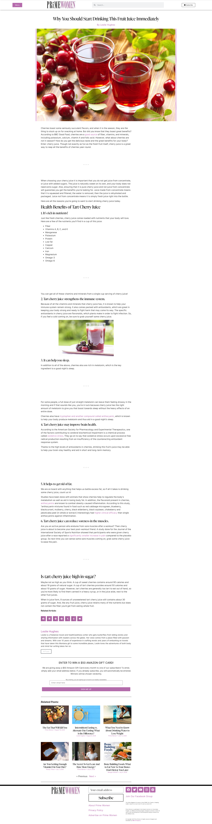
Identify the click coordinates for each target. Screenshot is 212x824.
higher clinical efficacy (106, 513)
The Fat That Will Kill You (55, 727)
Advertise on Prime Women (103, 815)
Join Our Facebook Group (139, 796)
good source (91, 134)
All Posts (46, 651)
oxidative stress (55, 436)
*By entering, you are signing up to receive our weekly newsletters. (86, 679)
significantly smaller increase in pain (87, 535)
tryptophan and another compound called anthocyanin (87, 416)
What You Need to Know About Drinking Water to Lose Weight (117, 730)
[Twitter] (134, 789)
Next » (92, 776)
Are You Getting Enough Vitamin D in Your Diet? (55, 765)
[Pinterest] (152, 789)
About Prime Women (99, 805)
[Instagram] (146, 789)
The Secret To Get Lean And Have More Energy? (86, 765)
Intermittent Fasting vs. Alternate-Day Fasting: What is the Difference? (86, 730)
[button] (43, 618)
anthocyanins (47, 503)
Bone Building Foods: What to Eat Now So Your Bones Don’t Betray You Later (117, 767)
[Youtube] (140, 789)
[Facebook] (128, 789)
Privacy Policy (96, 810)
